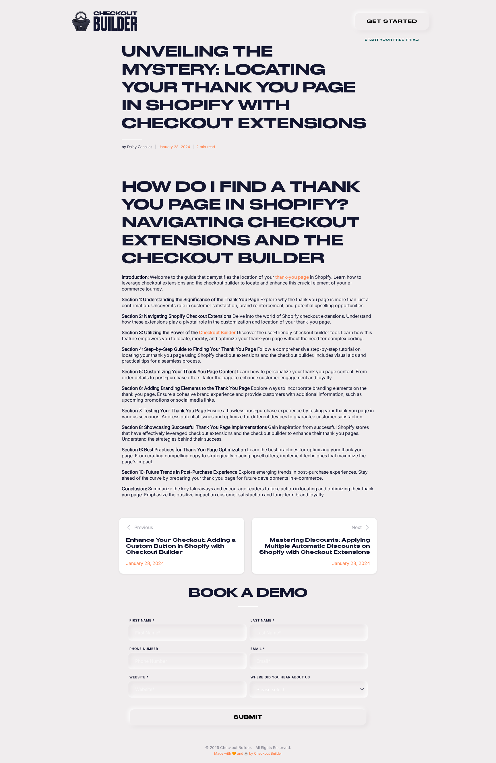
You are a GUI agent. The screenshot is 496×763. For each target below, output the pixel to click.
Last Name (263, 620)
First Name (142, 620)
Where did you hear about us (280, 677)
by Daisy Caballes (137, 147)
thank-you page (292, 277)
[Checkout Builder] (104, 21)
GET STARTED (392, 21)
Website (139, 677)
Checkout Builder (217, 332)
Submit (248, 717)
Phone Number (143, 649)
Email (258, 649)
